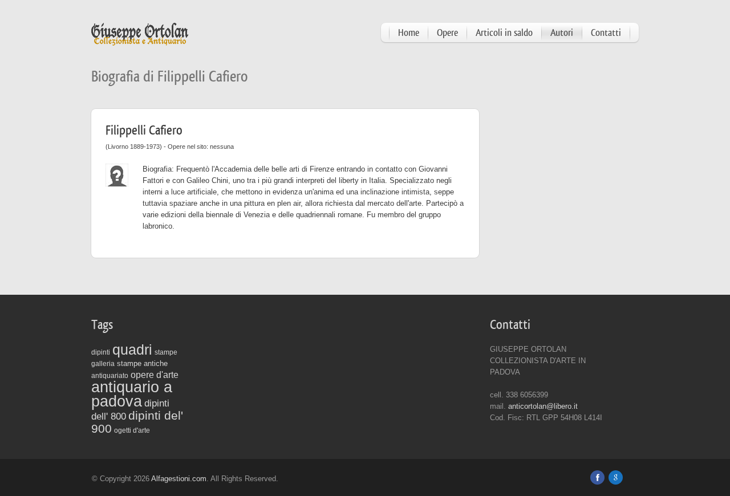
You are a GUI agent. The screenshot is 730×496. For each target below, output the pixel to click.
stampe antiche (142, 363)
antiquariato (109, 376)
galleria (103, 364)
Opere (447, 33)
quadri (132, 349)
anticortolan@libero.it (543, 406)
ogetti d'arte (132, 430)
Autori (561, 33)
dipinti (100, 352)
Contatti (606, 33)
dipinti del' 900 (137, 422)
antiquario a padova (131, 394)
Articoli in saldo (504, 33)
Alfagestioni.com (178, 478)
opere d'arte (155, 375)
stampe (166, 352)
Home (408, 33)
